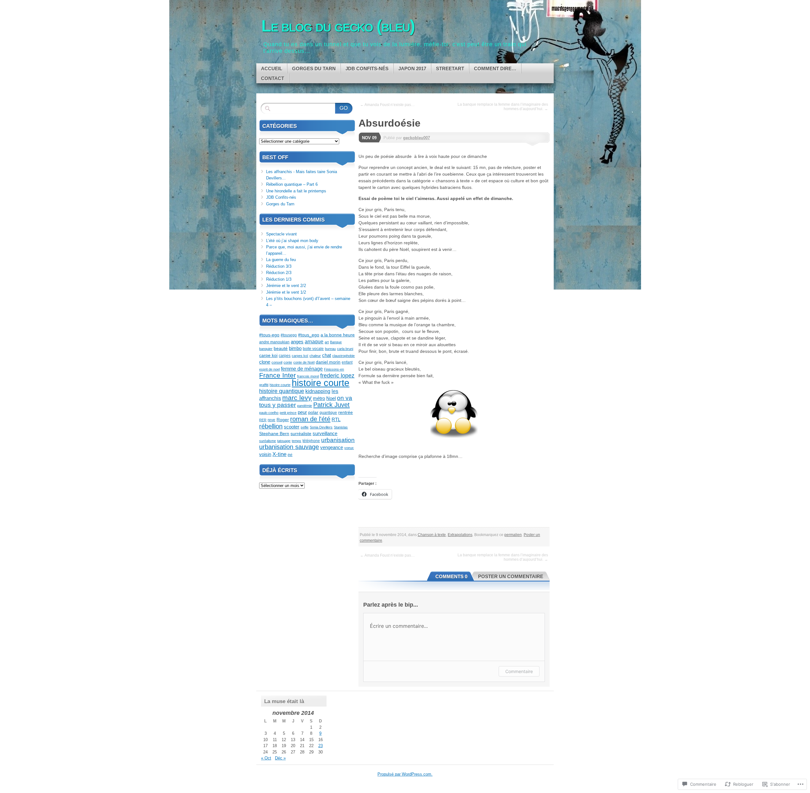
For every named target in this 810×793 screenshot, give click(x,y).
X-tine (279, 454)
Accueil (271, 68)
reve (271, 420)
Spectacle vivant (281, 234)
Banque (336, 342)
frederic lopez (337, 375)
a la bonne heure (338, 334)
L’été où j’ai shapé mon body (292, 240)
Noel (331, 398)
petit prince (288, 413)
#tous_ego (308, 334)
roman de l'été (310, 418)
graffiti (263, 385)
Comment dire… (495, 68)
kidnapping (317, 391)
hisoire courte (280, 385)
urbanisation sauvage (289, 446)
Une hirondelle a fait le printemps (296, 191)
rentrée (345, 412)
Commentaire (519, 671)
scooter (291, 426)
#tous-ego (269, 334)
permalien (513, 535)
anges (297, 341)
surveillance (325, 433)
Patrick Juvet (331, 404)
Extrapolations (460, 535)
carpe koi (268, 355)
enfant (347, 362)
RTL (336, 419)
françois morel (308, 376)
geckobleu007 (416, 137)
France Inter (277, 375)
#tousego (289, 335)
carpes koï (300, 356)
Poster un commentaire (510, 576)
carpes (284, 355)
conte (288, 362)
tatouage (283, 441)
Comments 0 (451, 576)
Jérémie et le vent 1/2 (286, 292)
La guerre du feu (281, 259)
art (327, 342)
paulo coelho (268, 413)
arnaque (314, 341)
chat (326, 355)
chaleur (315, 356)
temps (296, 441)
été (290, 455)
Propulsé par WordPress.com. (405, 774)
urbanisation (338, 440)
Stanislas (341, 427)
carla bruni (345, 349)
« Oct (266, 758)
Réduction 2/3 (278, 272)
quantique (328, 412)
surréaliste (300, 433)
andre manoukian (274, 342)
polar (313, 412)
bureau (330, 349)
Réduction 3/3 (278, 266)
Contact (272, 78)
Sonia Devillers (321, 427)
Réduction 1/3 (278, 279)
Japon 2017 (412, 68)
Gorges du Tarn (314, 68)
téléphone (311, 441)
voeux (349, 448)
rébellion (271, 426)
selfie (304, 427)
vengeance (331, 447)
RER (262, 420)
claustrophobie (343, 356)
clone (264, 362)
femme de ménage (302, 369)
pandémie (304, 406)
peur (302, 412)
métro (319, 398)
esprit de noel (269, 369)
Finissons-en (334, 369)
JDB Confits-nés (367, 68)
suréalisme (267, 441)
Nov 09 (369, 137)
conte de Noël (304, 362)
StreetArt (450, 68)
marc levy (297, 398)
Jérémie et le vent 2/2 (286, 285)
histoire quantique (281, 391)
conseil (276, 362)
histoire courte (320, 383)
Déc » (280, 758)
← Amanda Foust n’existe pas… (387, 105)
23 (320, 745)
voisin (265, 454)
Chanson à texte (432, 535)
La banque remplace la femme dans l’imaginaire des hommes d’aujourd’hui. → (503, 106)
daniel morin (328, 362)
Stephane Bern (274, 433)
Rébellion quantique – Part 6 (292, 184)
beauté (281, 348)
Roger (283, 419)
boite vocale (313, 349)
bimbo (295, 348)
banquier (265, 349)
